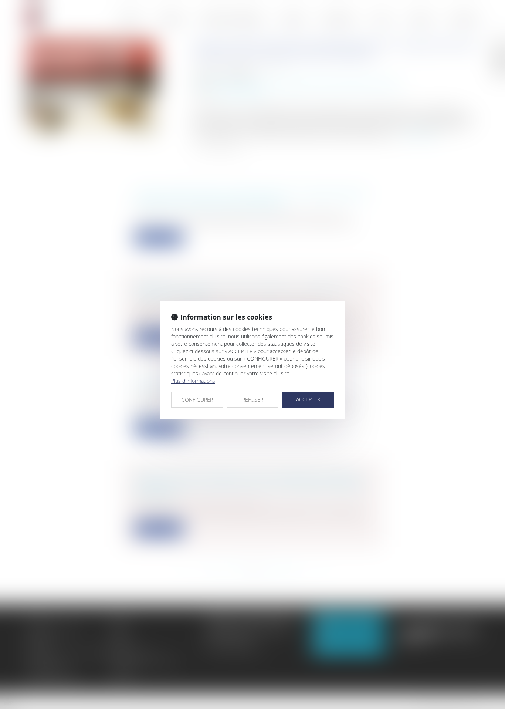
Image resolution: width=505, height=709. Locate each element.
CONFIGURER (197, 399)
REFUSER (252, 399)
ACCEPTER (308, 399)
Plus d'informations (193, 380)
